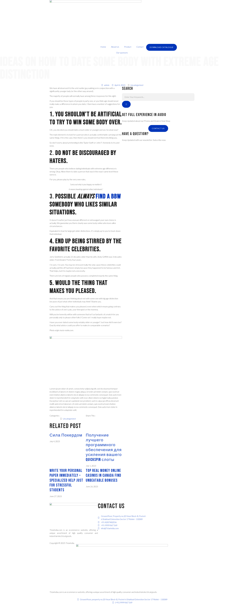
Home (103, 47)
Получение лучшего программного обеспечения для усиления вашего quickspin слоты (104, 447)
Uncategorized (137, 85)
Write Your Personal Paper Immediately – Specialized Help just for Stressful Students (66, 480)
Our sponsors (122, 52)
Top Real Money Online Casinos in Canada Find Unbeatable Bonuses (103, 475)
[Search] (126, 104)
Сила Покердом (66, 435)
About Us (115, 47)
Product (127, 47)
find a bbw (108, 196)
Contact (139, 47)
